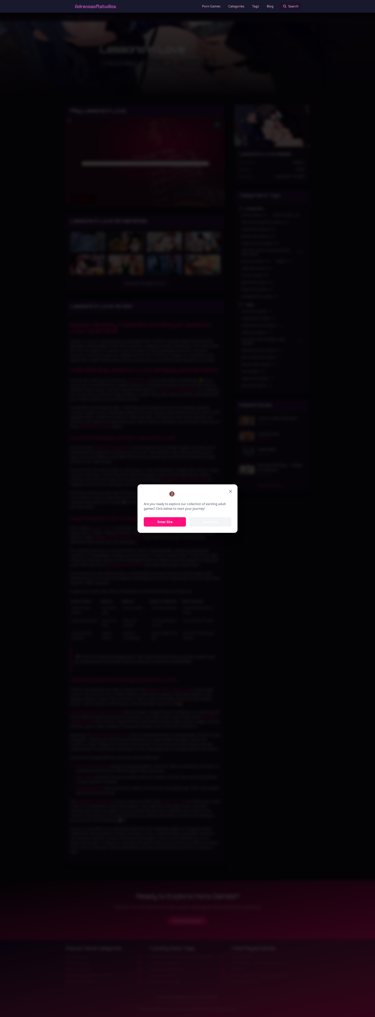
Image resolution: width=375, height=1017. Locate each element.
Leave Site (210, 522)
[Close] (230, 491)
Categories (236, 6)
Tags (255, 6)
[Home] (95, 6)
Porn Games (211, 6)
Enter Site (164, 522)
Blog (270, 6)
